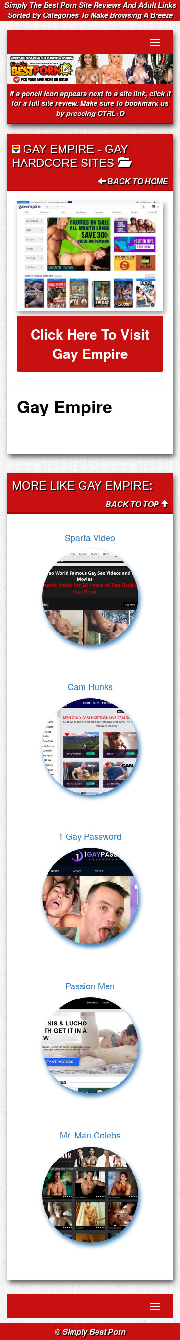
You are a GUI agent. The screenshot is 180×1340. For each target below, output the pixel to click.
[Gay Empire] (90, 256)
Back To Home (137, 181)
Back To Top (133, 504)
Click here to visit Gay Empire (90, 343)
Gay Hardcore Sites (70, 155)
